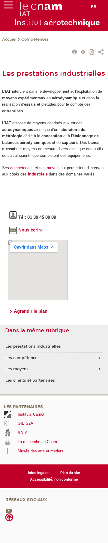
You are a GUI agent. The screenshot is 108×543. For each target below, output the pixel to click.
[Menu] (8, 6)
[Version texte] (83, 52)
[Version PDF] (92, 52)
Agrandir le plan (30, 311)
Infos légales (39, 473)
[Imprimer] (74, 53)
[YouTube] (8, 510)
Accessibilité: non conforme (54, 479)
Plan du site (70, 473)
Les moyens (16, 369)
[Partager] (101, 53)
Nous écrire (30, 229)
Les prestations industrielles (33, 346)
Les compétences (22, 357)
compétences (22, 168)
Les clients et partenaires (30, 380)
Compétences (35, 39)
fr (94, 6)
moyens (54, 168)
